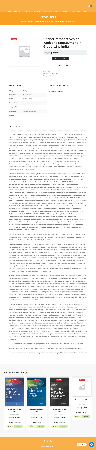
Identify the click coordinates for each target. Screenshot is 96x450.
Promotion (48, 12)
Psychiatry (29, 21)
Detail (11, 426)
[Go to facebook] (91, 444)
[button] (65, 66)
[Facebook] (44, 440)
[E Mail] (51, 440)
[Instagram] (47, 440)
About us (17, 12)
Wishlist (86, 12)
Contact (66, 12)
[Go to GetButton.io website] (91, 448)
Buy (19, 426)
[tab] (15, 126)
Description (15, 126)
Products (26, 12)
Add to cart (60, 58)
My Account (76, 12)
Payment (58, 12)
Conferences (37, 12)
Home (9, 12)
